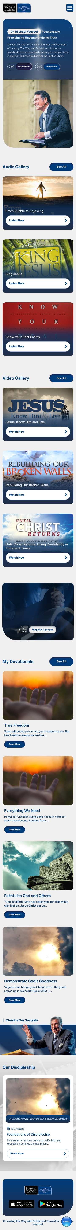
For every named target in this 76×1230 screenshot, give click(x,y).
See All (61, 166)
